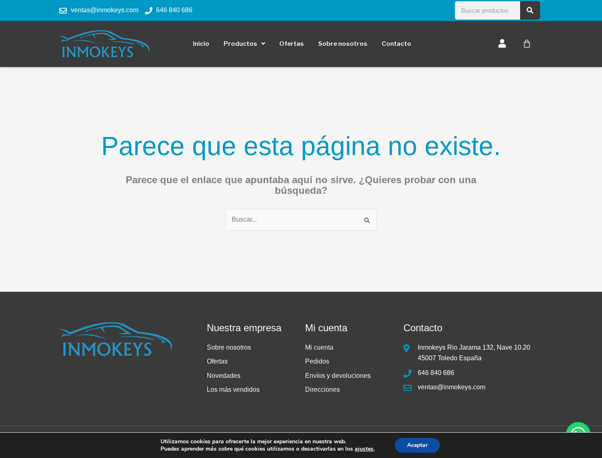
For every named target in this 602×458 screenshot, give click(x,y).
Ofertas (291, 43)
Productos (240, 43)
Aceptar (417, 445)
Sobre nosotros (342, 43)
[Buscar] (530, 10)
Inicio (201, 43)
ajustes (364, 449)
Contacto (396, 43)
